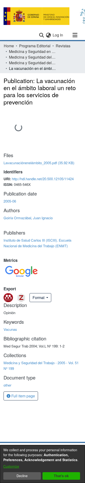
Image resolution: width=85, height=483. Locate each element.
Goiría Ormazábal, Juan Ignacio (28, 217)
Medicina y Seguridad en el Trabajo (32, 51)
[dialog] (42, 464)
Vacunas (10, 329)
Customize (11, 466)
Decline (22, 475)
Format (39, 297)
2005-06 (10, 201)
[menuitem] (48, 35)
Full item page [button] (22, 396)
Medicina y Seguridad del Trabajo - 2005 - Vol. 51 (32, 57)
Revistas (63, 45)
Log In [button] (58, 35)
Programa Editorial (35, 45)
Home (9, 45)
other (7, 385)
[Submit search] (41, 35)
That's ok (61, 475)
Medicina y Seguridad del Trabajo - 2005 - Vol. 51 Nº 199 (32, 62)
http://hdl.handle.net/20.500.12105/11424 (43, 178)
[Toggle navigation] (74, 35)
